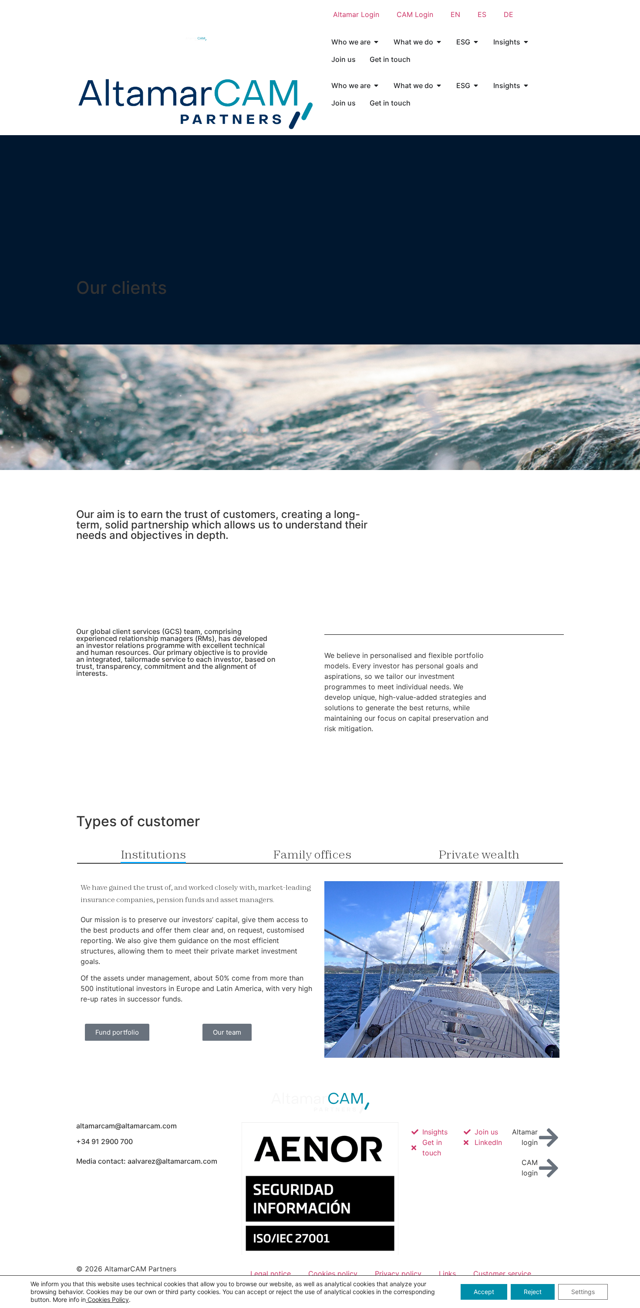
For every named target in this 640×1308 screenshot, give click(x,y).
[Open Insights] (525, 42)
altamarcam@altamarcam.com (126, 1125)
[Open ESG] (475, 42)
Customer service (502, 1273)
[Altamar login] (548, 1137)
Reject (533, 1291)
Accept (484, 1291)
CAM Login (415, 14)
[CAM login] (548, 1168)
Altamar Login (356, 14)
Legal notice (270, 1273)
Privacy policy (398, 1273)
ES (482, 14)
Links (447, 1273)
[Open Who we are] (376, 42)
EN (455, 14)
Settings (583, 1291)
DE (508, 14)
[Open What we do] (438, 42)
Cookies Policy (107, 1299)
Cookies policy (332, 1273)
